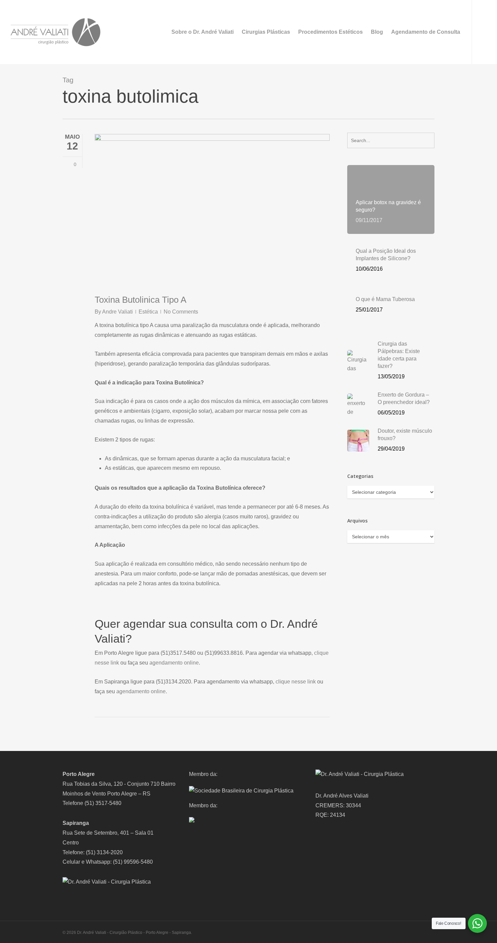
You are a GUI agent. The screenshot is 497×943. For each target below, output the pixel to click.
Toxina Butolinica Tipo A (140, 300)
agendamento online (174, 663)
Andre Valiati (117, 312)
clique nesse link (296, 681)
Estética (148, 312)
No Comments (181, 312)
